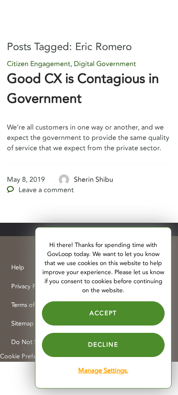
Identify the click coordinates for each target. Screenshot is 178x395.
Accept (103, 313)
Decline (103, 345)
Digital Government (105, 64)
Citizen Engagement (38, 64)
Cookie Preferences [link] (27, 356)
